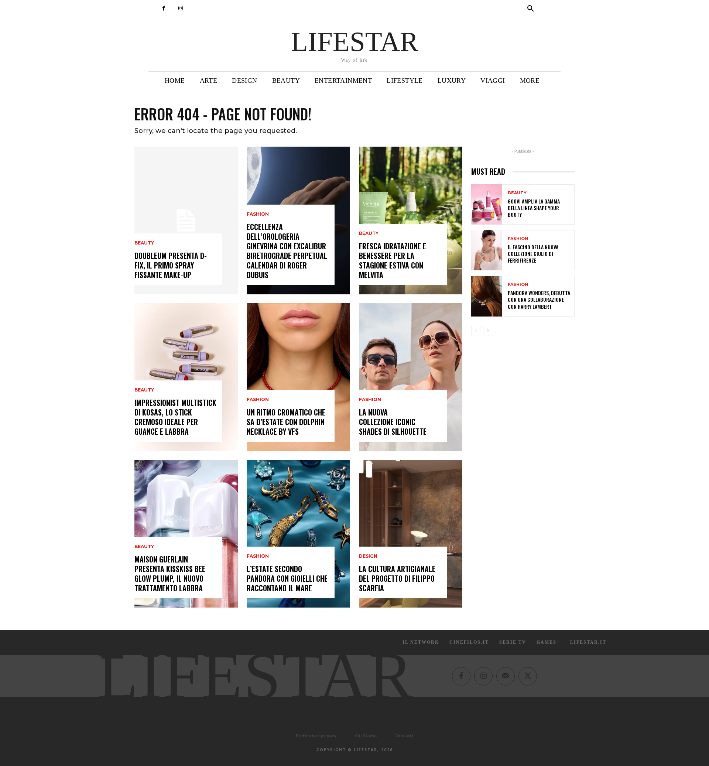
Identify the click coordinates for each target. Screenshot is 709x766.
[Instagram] (180, 8)
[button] (531, 9)
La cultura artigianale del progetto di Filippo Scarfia (397, 578)
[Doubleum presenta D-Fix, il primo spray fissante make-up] (186, 220)
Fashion (258, 214)
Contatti (404, 735)
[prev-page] (475, 330)
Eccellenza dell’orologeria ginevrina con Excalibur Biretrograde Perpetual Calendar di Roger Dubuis (287, 250)
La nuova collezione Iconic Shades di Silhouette (393, 422)
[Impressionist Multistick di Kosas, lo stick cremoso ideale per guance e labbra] (186, 377)
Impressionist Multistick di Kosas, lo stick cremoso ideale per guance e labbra (175, 417)
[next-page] (487, 330)
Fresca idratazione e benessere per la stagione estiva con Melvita (392, 260)
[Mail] (505, 676)
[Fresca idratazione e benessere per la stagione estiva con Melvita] (410, 220)
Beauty (144, 243)
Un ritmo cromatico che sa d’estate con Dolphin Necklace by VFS (286, 422)
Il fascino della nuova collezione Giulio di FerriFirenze (533, 253)
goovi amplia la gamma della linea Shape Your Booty (534, 207)
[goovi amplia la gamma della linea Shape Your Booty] (486, 204)
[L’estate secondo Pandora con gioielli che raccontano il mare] (298, 534)
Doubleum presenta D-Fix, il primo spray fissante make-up (170, 265)
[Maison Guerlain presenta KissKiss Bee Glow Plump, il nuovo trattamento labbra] (186, 534)
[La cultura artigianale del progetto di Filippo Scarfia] (410, 534)
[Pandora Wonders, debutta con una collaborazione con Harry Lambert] (486, 296)
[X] (527, 676)
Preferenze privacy (316, 735)
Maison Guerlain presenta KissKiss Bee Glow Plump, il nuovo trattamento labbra (169, 574)
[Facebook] (163, 8)
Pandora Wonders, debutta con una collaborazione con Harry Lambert (539, 299)
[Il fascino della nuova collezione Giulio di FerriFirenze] (486, 250)
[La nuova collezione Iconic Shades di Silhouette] (410, 377)
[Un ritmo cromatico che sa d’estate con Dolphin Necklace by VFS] (298, 377)
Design (368, 556)
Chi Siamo (366, 735)
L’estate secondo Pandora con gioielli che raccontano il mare (287, 578)
